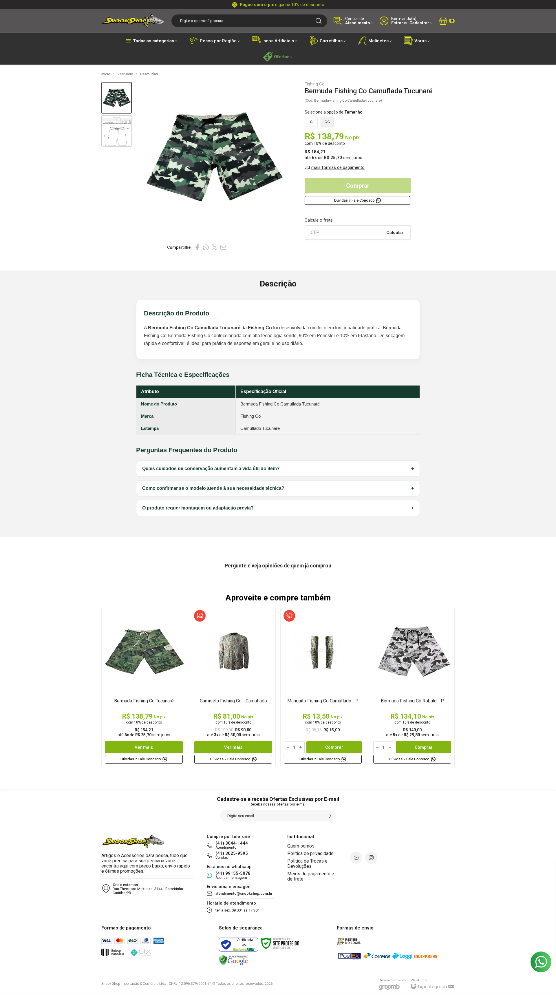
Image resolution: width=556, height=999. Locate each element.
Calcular (394, 232)
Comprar (358, 185)
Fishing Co (315, 84)
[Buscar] (318, 20)
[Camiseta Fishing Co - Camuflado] (233, 687)
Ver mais (144, 747)
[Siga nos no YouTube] (356, 858)
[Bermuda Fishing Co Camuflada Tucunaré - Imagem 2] (116, 131)
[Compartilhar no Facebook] (197, 247)
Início (105, 74)
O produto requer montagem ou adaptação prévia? (278, 507)
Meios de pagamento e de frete (310, 876)
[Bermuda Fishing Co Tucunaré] (144, 687)
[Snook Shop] (133, 21)
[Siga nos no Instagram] (371, 858)
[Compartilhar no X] (214, 247)
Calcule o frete (319, 220)
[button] (116, 98)
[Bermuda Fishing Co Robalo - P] (412, 687)
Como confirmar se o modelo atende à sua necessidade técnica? (278, 488)
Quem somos (300, 846)
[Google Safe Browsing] (233, 960)
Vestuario (125, 74)
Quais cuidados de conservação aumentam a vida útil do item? (278, 468)
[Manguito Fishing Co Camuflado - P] (323, 687)
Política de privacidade (310, 853)
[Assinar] (330, 815)
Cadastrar (419, 23)
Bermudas (149, 74)
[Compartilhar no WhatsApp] (206, 247)
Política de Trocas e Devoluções (307, 863)
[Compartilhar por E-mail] (223, 247)
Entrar (397, 23)
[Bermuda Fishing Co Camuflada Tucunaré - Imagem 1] (116, 98)
